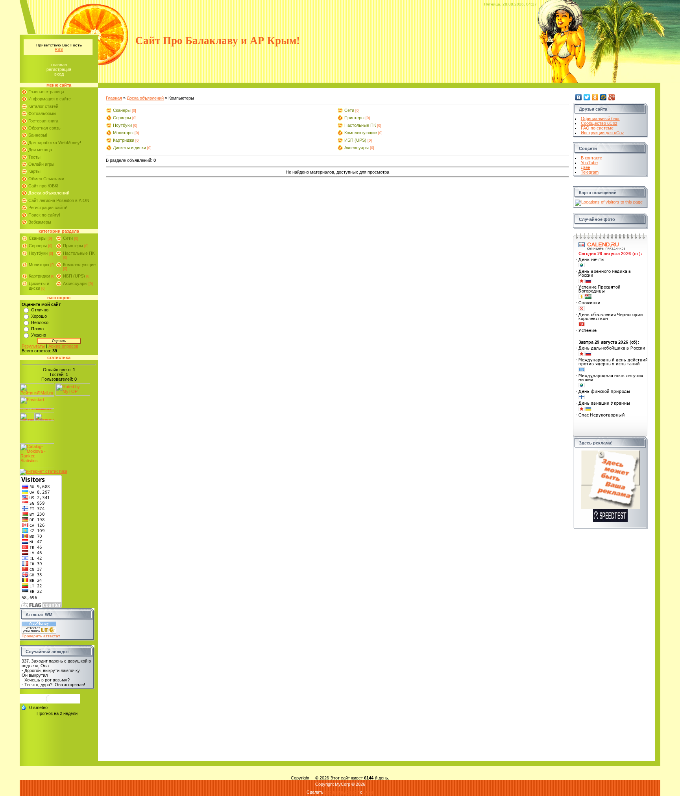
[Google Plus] (612, 97)
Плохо (37, 328)
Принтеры (73, 245)
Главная (59, 64)
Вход (59, 74)
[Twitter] (587, 97)
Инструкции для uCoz (602, 132)
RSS (59, 49)
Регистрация (58, 69)
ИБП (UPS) (74, 276)
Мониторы (39, 264)
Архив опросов (63, 346)
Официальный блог (600, 118)
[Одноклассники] (595, 97)
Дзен (585, 167)
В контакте (591, 157)
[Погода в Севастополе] (50, 702)
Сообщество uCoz (599, 123)
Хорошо (39, 316)
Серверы (38, 245)
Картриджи (39, 276)
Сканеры (37, 238)
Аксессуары (75, 283)
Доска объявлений (145, 98)
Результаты (33, 346)
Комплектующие (79, 264)
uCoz (369, 792)
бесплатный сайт (342, 792)
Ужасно (38, 335)
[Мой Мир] (603, 97)
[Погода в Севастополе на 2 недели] (57, 713)
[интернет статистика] (43, 471)
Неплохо (39, 322)
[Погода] (34, 707)
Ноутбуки (38, 253)
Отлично (39, 309)
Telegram (590, 172)
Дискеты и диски (39, 286)
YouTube (589, 162)
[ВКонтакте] (579, 97)
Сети (68, 238)
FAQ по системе (597, 128)
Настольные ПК (78, 253)
